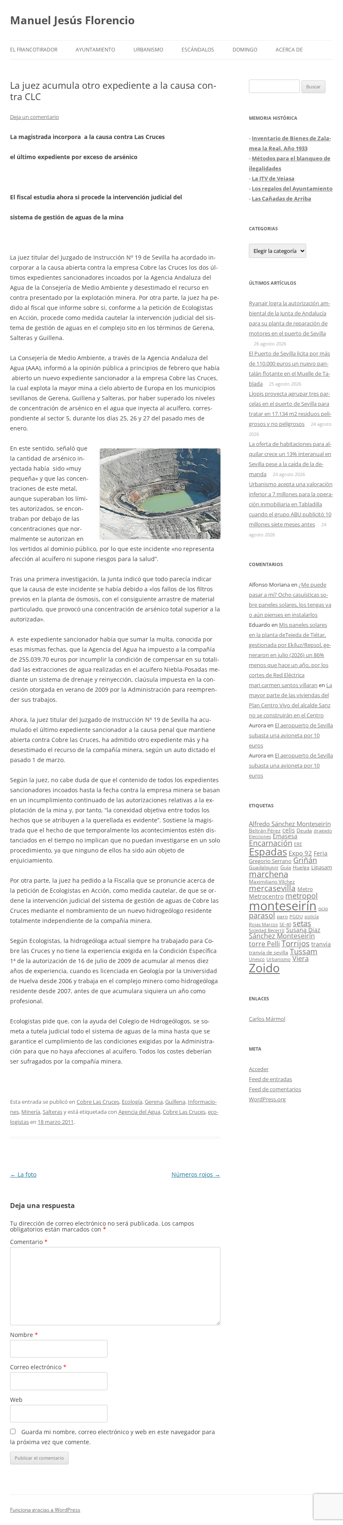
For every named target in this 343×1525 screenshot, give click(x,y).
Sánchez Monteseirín (282, 935)
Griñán (305, 860)
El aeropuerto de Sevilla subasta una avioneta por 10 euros (291, 735)
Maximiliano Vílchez (272, 881)
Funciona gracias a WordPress (45, 1509)
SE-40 (285, 924)
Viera (300, 958)
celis (288, 830)
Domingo (245, 49)
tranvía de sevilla (268, 952)
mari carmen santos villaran (283, 685)
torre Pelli (264, 943)
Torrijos (296, 943)
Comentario (29, 1242)
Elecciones (260, 836)
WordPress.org (267, 1099)
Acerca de (289, 49)
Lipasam (321, 867)
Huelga (301, 867)
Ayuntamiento (95, 49)
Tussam (303, 951)
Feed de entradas (270, 1079)
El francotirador (33, 49)
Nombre (24, 1335)
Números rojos (196, 1174)
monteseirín (283, 905)
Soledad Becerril (266, 930)
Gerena (154, 1101)
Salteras (52, 1111)
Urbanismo (148, 49)
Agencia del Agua (139, 1111)
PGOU (296, 916)
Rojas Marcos (263, 924)
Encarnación (270, 843)
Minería (30, 1111)
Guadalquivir (264, 867)
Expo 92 (300, 853)
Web (16, 1400)
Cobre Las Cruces (98, 1101)
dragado (323, 830)
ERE (298, 844)
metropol (301, 896)
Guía (285, 867)
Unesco (257, 959)
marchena (268, 874)
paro (282, 916)
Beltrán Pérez (265, 830)
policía (312, 916)
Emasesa (285, 836)
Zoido (264, 968)
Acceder (259, 1069)
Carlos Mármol (267, 1019)
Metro (305, 889)
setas (302, 923)
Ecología (132, 1101)
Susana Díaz (303, 930)
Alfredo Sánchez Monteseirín (290, 823)
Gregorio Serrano (270, 861)
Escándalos (198, 49)
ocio (323, 908)
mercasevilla (272, 888)
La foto (23, 1174)
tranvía (321, 944)
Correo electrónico (38, 1367)
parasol (262, 915)
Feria (321, 853)
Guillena (175, 1101)
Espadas (268, 851)
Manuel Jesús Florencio (72, 20)
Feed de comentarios (275, 1089)
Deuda (304, 830)
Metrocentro (266, 896)
